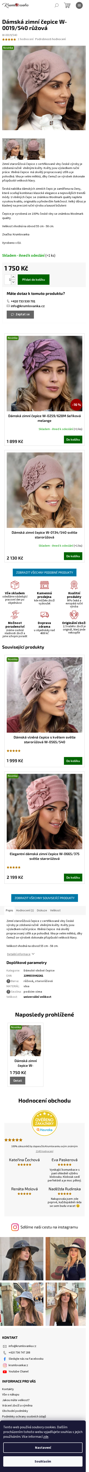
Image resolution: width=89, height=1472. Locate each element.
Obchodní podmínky (15, 1411)
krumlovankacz (18, 1365)
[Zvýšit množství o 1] (13, 277)
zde (45, 1436)
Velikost (55, 910)
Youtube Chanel (19, 1371)
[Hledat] (56, 5)
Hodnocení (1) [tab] (25, 910)
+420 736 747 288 (19, 1352)
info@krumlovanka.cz (28, 306)
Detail (17, 1080)
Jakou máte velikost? (16, 1400)
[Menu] (79, 5)
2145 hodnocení (44, 1151)
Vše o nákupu (10, 1394)
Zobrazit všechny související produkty (45, 898)
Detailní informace (18, 954)
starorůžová (44, 981)
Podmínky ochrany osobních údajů (24, 1416)
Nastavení (43, 1447)
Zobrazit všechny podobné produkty (44, 572)
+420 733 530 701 (23, 301)
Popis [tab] (9, 910)
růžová (28, 981)
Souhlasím (43, 1461)
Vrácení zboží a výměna (17, 1405)
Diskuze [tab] (42, 910)
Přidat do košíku (33, 279)
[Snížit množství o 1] (13, 282)
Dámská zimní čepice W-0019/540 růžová (26, 1063)
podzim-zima (33, 992)
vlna (26, 986)
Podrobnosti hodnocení (50, 39)
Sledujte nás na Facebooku (26, 1359)
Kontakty (8, 1389)
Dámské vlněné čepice (39, 970)
